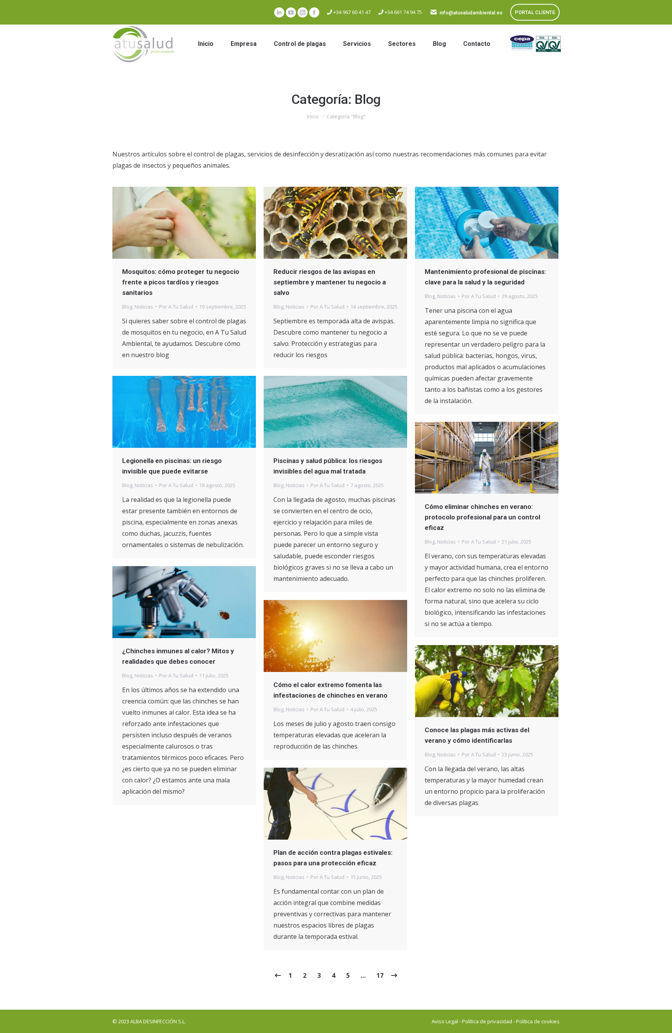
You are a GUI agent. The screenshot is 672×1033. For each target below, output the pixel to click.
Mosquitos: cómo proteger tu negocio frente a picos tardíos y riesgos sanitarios (180, 282)
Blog (127, 306)
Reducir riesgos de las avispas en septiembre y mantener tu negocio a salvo (329, 282)
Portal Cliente (535, 12)
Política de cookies (538, 1021)
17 (379, 975)
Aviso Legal (445, 1021)
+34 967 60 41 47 (351, 12)
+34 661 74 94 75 (402, 12)
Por (176, 306)
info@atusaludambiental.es (470, 13)
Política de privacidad (487, 1021)
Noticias (144, 306)
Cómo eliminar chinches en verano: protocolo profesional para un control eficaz (482, 517)
